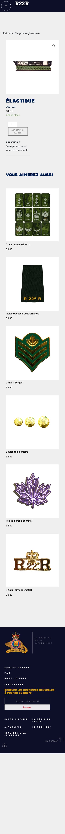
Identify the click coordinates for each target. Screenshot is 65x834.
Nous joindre (16, 678)
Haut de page (52, 741)
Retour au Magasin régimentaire (21, 33)
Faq (8, 673)
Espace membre (17, 667)
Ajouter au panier (17, 131)
